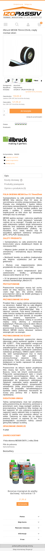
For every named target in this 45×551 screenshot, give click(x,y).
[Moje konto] (28, 24)
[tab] (22, 176)
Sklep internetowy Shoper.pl (22, 549)
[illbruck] (15, 140)
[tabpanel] (22, 320)
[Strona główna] (22, 12)
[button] (5, 24)
